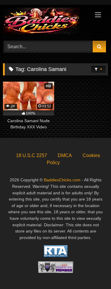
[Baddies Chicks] (45, 22)
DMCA (65, 155)
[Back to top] (92, 271)
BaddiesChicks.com (62, 179)
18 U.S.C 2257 (31, 155)
